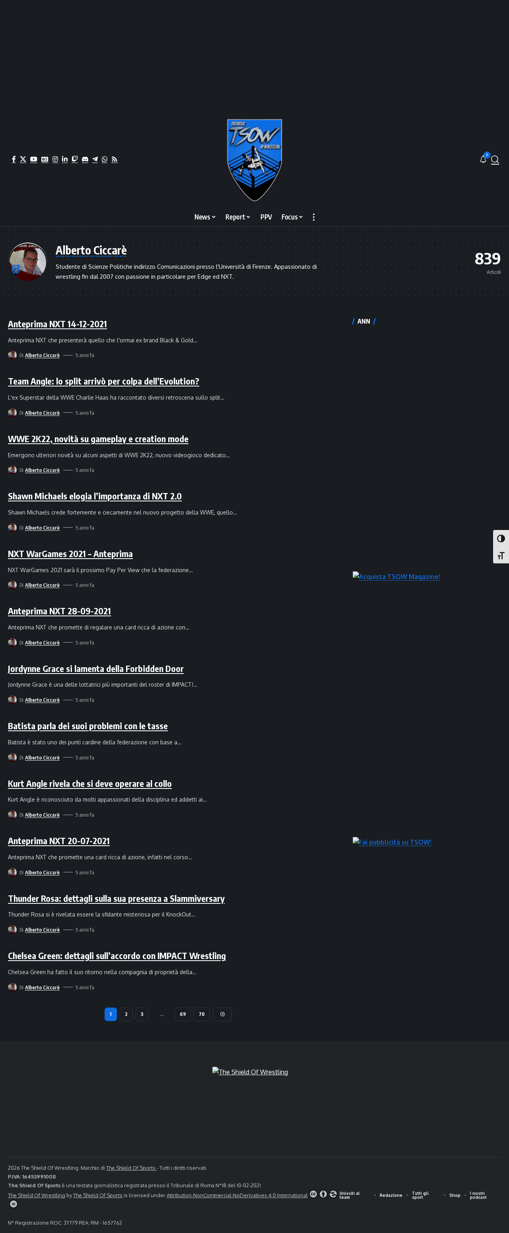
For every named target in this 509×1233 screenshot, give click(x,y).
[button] (495, 159)
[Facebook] (14, 159)
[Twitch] (75, 159)
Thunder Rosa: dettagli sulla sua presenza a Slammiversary (116, 898)
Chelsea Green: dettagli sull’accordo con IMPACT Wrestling (117, 955)
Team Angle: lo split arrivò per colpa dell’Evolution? (103, 380)
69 (183, 1014)
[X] (23, 159)
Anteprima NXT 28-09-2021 (59, 610)
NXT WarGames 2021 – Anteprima (70, 553)
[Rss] (114, 159)
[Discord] (85, 159)
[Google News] (45, 159)
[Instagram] (55, 159)
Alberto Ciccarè (42, 355)
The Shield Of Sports (131, 1168)
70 (202, 1014)
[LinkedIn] (65, 159)
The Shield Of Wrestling (36, 1195)
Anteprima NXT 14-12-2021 (57, 323)
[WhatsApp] (104, 159)
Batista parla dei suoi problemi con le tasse (88, 725)
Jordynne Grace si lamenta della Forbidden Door (96, 668)
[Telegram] (95, 159)
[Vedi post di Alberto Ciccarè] (12, 355)
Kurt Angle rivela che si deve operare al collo (90, 783)
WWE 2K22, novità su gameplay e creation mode (98, 438)
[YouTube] (33, 159)
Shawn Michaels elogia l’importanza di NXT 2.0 (95, 495)
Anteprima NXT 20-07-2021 (59, 840)
